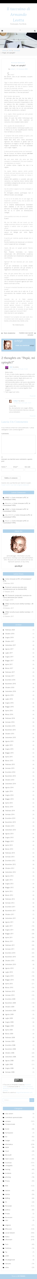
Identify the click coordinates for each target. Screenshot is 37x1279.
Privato (7, 1213)
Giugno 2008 (9, 1068)
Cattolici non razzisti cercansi (26, 334)
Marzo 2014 (9, 807)
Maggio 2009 (9, 1026)
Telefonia (8, 1248)
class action (9, 1113)
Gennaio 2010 (9, 995)
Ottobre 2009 (9, 1007)
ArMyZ (13, 69)
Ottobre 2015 (9, 734)
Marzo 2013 (9, 849)
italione (7, 1190)
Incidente (8, 1173)
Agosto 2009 (9, 1014)
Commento (5, 433)
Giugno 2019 (9, 637)
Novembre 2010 (10, 957)
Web (6, 1186)
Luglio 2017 (9, 653)
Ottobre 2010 (9, 960)
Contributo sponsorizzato (13, 1117)
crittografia (8, 1165)
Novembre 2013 (10, 822)
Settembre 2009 (10, 1010)
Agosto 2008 (9, 1060)
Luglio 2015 (9, 745)
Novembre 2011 (10, 910)
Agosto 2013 (9, 834)
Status (7, 1237)
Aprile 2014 (9, 803)
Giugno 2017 (9, 657)
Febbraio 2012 (10, 899)
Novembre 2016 (10, 684)
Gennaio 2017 (9, 676)
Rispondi (33, 396)
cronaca (8, 1121)
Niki (11, 367)
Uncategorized (10, 1260)
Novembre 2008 (10, 1049)
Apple (7, 1147)
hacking (7, 1169)
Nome (4, 467)
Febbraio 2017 (10, 672)
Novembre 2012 (10, 864)
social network (10, 1233)
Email (15, 467)
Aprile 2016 (9, 710)
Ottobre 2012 (9, 868)
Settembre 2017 (10, 645)
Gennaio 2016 (9, 722)
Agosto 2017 (9, 649)
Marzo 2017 (9, 668)
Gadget (7, 1140)
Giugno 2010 (9, 976)
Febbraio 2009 (10, 1037)
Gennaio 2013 (9, 857)
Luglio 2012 (9, 880)
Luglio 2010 (9, 972)
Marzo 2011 (9, 941)
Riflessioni (21, 63)
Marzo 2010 (9, 987)
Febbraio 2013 (10, 853)
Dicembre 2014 (10, 772)
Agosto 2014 (9, 787)
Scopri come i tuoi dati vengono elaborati (15, 485)
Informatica (9, 1144)
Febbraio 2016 (10, 718)
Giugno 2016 (9, 703)
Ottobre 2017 (9, 641)
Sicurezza (8, 1163)
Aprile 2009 (9, 1030)
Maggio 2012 (9, 887)
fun (6, 1137)
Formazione (9, 1133)
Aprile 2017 (9, 664)
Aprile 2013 (9, 845)
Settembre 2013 (10, 830)
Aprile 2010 (9, 984)
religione (8, 1225)
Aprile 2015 (9, 757)
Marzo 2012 (9, 895)
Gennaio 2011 (9, 949)
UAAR (7, 1256)
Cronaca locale (10, 1124)
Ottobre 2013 (9, 826)
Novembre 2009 (10, 1003)
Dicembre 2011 (10, 907)
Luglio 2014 (9, 791)
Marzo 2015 (9, 760)
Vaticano (8, 1263)
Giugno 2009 (9, 1022)
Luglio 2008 (9, 1064)
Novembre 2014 (10, 776)
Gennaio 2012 (9, 903)
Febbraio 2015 (10, 764)
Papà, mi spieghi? (18, 65)
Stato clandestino (9, 333)
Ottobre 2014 (9, 780)
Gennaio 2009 (9, 1041)
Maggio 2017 (9, 660)
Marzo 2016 (9, 714)
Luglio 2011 (9, 926)
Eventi (7, 1129)
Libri (6, 1220)
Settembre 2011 (10, 918)
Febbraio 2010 (10, 991)
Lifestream (8, 1239)
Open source (9, 1159)
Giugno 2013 (9, 837)
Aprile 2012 (9, 891)
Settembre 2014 (10, 784)
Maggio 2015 (9, 753)
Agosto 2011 (9, 922)
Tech (6, 1244)
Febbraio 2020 (10, 630)
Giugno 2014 (9, 795)
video (7, 1267)
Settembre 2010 (10, 964)
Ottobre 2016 (9, 687)
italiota (7, 1194)
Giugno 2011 (9, 930)
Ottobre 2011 (9, 914)
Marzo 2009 (9, 1034)
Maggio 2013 (9, 841)
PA (6, 1202)
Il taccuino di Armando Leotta (18, 14)
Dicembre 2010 (10, 953)
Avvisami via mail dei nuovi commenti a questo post (16, 460)
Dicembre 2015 (10, 726)
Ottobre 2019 (9, 634)
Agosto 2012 (9, 876)
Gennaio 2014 (9, 814)
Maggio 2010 (9, 980)
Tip (6, 1252)
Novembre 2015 (10, 730)
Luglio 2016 (9, 699)
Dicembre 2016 (10, 680)
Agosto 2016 (9, 695)
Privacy (7, 1181)
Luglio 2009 (9, 1018)
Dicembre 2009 (10, 999)
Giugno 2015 (9, 749)
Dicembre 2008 (10, 1045)
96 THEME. (22, 1276)
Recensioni (8, 1217)
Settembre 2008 (10, 1057)
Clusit (7, 1151)
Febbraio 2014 (10, 810)
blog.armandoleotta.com (24, 1092)
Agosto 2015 (9, 741)
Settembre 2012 (10, 872)
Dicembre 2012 (10, 860)
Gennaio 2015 (9, 768)
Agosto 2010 (9, 968)
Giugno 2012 (9, 884)
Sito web (27, 467)
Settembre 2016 (10, 691)
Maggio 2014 (9, 799)
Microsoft (8, 1155)
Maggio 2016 (9, 707)
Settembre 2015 (10, 737)
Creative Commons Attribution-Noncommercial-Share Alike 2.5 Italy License (18, 1088)
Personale (14, 63)
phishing (8, 1177)
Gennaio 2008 (9, 1072)
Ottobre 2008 (9, 1053)
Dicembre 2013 (10, 818)
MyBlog (7, 1198)
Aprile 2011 (9, 937)
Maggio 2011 (9, 934)
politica (7, 1210)
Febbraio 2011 (10, 945)
